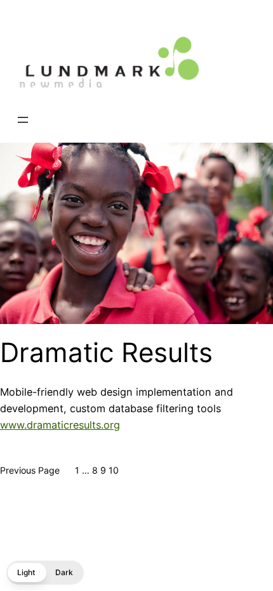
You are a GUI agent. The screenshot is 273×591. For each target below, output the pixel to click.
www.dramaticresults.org (60, 425)
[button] (45, 573)
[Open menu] (22, 119)
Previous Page (30, 470)
